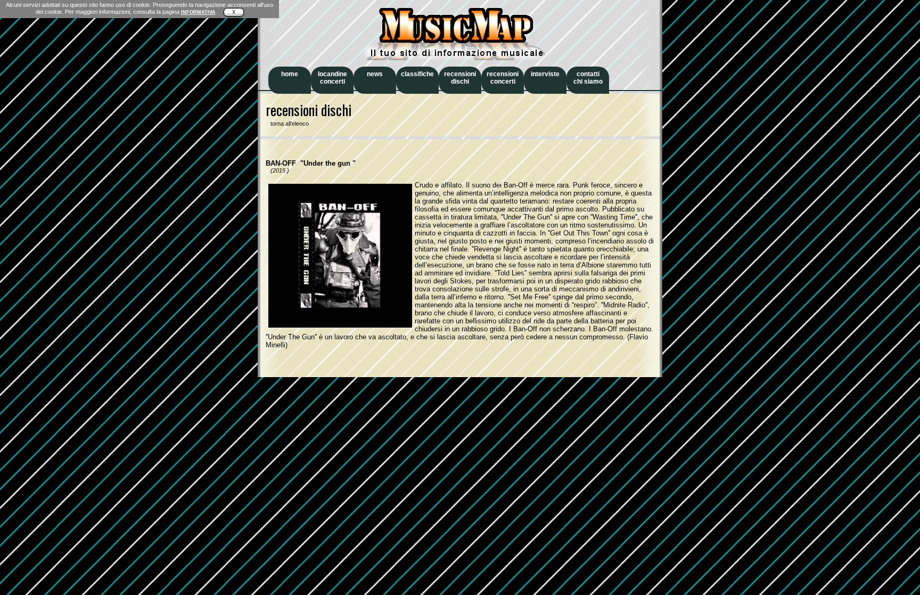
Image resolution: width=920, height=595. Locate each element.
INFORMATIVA (198, 12)
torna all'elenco (287, 123)
